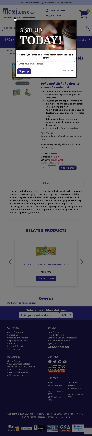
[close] (15, 20)
